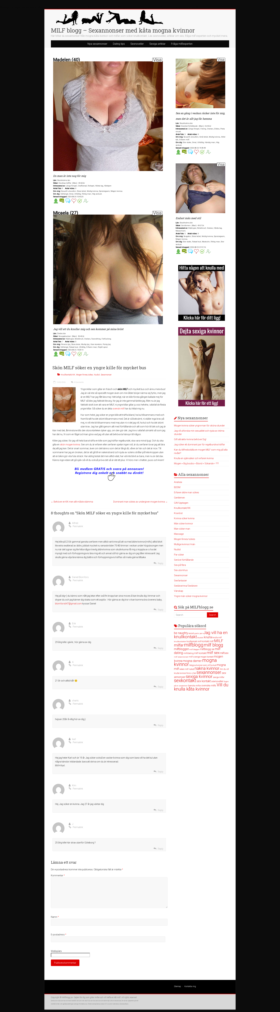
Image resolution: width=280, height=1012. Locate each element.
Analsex (178, 482)
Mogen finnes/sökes (84, 375)
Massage (179, 534)
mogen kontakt (206, 657)
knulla (208, 637)
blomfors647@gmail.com (68, 603)
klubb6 (200, 637)
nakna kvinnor (207, 668)
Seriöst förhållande (183, 560)
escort (191, 633)
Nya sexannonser (97, 43)
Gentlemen (179, 497)
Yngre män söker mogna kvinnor (191, 596)
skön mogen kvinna (70, 444)
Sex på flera (180, 565)
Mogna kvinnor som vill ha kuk (202, 665)
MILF (218, 640)
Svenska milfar (194, 685)
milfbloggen (181, 649)
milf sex (213, 653)
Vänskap (178, 591)
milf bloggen (194, 649)
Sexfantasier (180, 580)
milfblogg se (207, 649)
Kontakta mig (190, 986)
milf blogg (213, 645)
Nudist (97, 375)
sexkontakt (185, 680)
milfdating (188, 653)
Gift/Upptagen (181, 503)
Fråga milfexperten (181, 43)
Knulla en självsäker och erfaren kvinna (194, 458)
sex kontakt (204, 681)
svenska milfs (208, 685)
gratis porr (198, 633)
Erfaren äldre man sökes (186, 492)
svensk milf (118, 408)
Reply (160, 563)
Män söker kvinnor (183, 523)
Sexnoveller (137, 43)
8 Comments (79, 382)
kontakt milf (208, 641)
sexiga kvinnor (199, 676)
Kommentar (58, 875)
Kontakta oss (83, 1004)
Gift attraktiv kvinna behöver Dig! (190, 439)
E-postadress (58, 934)
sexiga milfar (218, 677)
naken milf (183, 669)
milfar (179, 645)
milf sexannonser (181, 657)
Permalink (78, 526)
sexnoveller (217, 681)
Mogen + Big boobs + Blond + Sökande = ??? (196, 463)
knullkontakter (180, 641)
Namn (55, 917)
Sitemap (177, 986)
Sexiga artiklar (157, 43)
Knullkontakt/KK (68, 375)
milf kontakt (200, 653)
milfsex (224, 653)
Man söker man (182, 528)
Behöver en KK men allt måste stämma (72, 501)
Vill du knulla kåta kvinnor (201, 687)
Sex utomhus (181, 570)
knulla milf (217, 637)
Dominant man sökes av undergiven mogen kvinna (140, 501)
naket (191, 669)
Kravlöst (178, 513)
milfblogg (193, 645)
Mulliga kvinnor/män (184, 544)
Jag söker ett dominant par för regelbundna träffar (199, 444)
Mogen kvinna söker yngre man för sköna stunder (199, 425)
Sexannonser (106, 375)
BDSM (177, 487)
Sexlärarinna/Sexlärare (185, 585)
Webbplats (56, 951)
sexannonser (209, 672)
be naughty (181, 633)
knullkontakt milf (194, 641)
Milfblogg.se (67, 997)
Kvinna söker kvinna (184, 518)
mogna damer (192, 661)
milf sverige (194, 656)
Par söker (179, 554)
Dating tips (119, 43)
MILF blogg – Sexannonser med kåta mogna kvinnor (123, 30)
